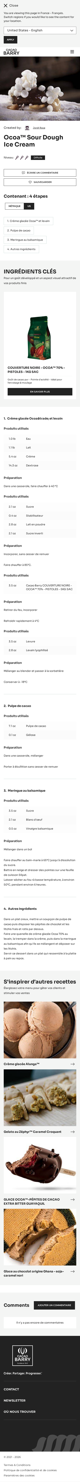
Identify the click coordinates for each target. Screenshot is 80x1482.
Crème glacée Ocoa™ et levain (30, 221)
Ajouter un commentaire (54, 1305)
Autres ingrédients (23, 249)
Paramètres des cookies (19, 1475)
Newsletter (14, 1400)
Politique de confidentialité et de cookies (30, 1470)
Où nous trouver (20, 1412)
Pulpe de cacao (20, 230)
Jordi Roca (39, 127)
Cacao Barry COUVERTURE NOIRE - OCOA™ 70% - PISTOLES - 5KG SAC (49, 587)
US (29, 206)
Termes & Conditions (17, 1465)
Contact (11, 1389)
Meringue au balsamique (26, 239)
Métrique (14, 206)
